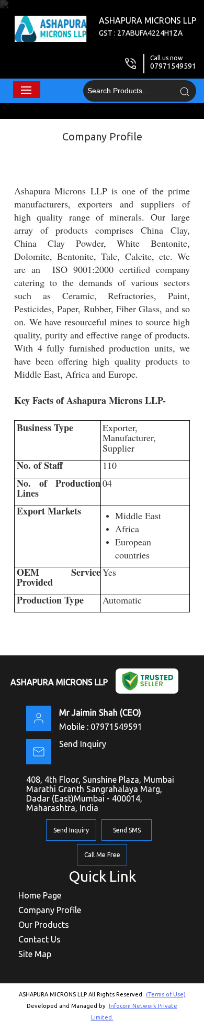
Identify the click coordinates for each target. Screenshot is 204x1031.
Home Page (39, 895)
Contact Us (39, 939)
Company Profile (49, 910)
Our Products (43, 924)
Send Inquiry (82, 744)
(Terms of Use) (166, 994)
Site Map (34, 954)
